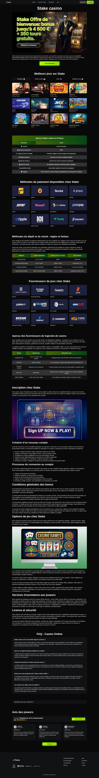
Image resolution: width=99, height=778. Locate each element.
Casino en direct (39, 79)
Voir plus (49, 743)
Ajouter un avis (78, 719)
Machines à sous (77, 79)
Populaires (20, 79)
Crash (57, 79)
